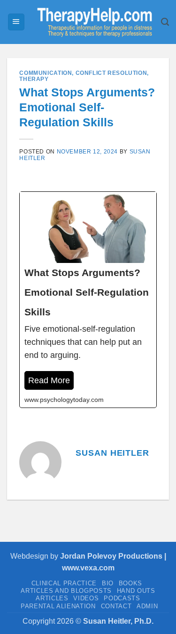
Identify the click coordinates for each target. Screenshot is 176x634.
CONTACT (116, 606)
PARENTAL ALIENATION (58, 606)
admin (147, 606)
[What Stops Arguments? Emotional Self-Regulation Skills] (88, 300)
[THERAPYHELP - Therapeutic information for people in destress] (93, 22)
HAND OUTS (136, 590)
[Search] (165, 22)
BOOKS (130, 583)
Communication (45, 73)
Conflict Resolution (111, 73)
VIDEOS (86, 598)
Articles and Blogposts (66, 590)
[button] (16, 22)
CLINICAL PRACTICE (64, 583)
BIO (108, 583)
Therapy (33, 79)
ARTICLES (52, 598)
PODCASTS (122, 598)
